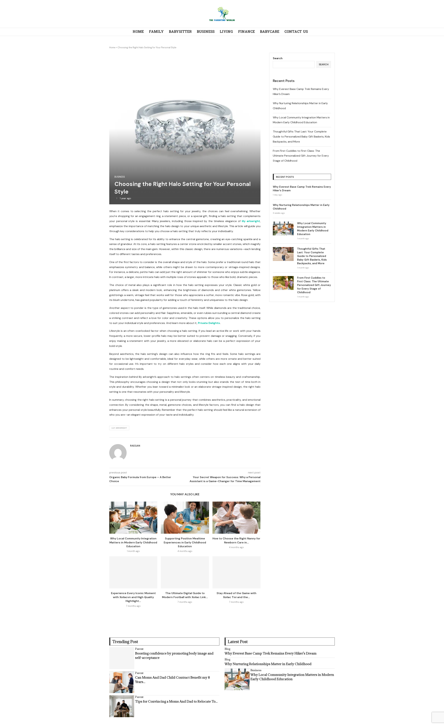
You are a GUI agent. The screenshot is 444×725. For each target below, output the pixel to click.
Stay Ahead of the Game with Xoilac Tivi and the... (236, 595)
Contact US (296, 32)
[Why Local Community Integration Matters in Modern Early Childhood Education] (133, 518)
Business (206, 32)
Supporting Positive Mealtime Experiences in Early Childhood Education (185, 542)
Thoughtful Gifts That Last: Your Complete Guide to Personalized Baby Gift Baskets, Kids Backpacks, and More (301, 136)
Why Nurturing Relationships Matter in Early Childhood (301, 206)
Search (278, 58)
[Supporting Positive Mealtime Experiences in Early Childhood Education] (185, 518)
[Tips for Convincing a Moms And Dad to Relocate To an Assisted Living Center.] (121, 706)
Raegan (135, 445)
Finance (246, 32)
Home (138, 32)
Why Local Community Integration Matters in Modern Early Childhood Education (133, 542)
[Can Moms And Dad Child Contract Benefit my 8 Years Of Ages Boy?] (121, 682)
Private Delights (209, 323)
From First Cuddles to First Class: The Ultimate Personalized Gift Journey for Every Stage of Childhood (301, 156)
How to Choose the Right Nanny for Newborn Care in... (236, 540)
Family (156, 32)
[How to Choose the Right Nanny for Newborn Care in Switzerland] (236, 518)
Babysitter (180, 32)
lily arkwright (251, 221)
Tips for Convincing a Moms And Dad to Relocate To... (176, 701)
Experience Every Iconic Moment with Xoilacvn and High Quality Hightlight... (133, 597)
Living (226, 32)
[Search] (333, 32)
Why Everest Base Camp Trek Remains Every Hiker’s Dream (302, 188)
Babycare (269, 32)
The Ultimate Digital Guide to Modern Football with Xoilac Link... (185, 595)
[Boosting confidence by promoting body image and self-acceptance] (121, 658)
